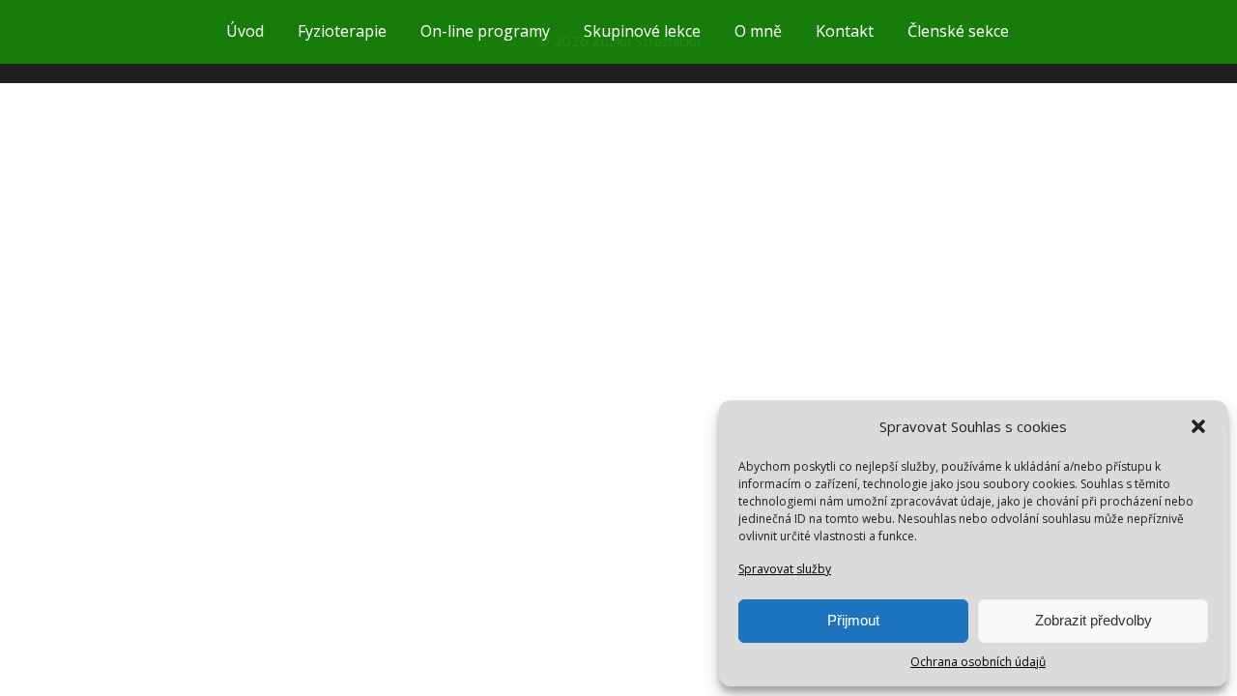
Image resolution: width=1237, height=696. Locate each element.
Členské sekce (958, 31)
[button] (1198, 426)
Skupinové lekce (642, 31)
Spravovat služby (784, 569)
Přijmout (853, 620)
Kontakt (845, 31)
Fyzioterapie (342, 31)
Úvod (245, 31)
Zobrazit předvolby (1093, 620)
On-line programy (485, 31)
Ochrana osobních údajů (978, 661)
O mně (758, 31)
